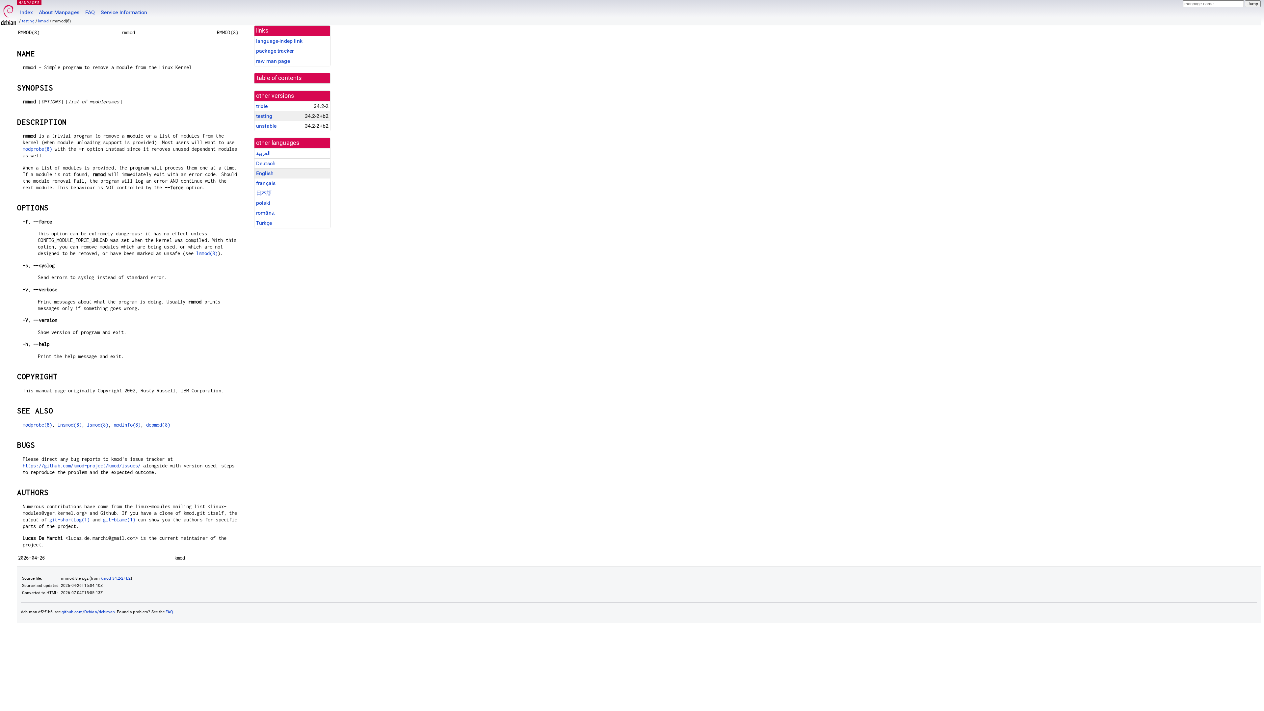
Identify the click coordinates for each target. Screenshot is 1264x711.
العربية (263, 153)
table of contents (279, 78)
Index (26, 12)
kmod (43, 21)
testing (28, 21)
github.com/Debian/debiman (88, 612)
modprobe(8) (37, 149)
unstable (266, 126)
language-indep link (279, 41)
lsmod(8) (207, 253)
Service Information (124, 12)
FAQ (90, 12)
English (265, 173)
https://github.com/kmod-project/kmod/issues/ (82, 465)
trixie (262, 106)
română (265, 213)
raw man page (273, 61)
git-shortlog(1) (69, 519)
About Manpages (59, 12)
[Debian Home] (8, 13)
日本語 (264, 193)
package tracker (275, 51)
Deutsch (266, 163)
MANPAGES (29, 2)
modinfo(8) (127, 425)
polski (263, 203)
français (266, 183)
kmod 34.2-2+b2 (116, 578)
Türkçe (264, 223)
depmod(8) (158, 425)
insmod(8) (70, 425)
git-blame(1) (119, 519)
